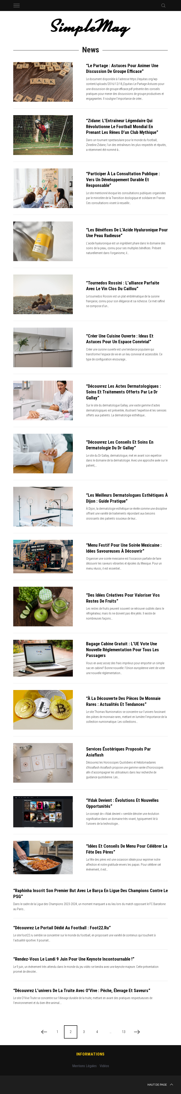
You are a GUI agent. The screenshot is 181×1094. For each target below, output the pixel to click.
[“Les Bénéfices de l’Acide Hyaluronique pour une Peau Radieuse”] (43, 241)
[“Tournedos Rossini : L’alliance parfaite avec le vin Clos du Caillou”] (43, 294)
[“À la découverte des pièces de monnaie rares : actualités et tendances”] (43, 710)
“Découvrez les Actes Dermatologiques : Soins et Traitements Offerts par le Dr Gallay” (123, 392)
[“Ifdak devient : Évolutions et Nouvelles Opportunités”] (43, 811)
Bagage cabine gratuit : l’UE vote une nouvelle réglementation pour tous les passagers (122, 649)
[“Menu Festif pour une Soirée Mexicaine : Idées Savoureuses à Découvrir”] (43, 556)
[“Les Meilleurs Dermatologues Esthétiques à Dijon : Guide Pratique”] (43, 506)
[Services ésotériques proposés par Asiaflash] (43, 763)
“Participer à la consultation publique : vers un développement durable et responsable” (123, 179)
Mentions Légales (84, 1066)
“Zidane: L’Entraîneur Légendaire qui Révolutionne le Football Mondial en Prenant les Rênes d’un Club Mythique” (122, 126)
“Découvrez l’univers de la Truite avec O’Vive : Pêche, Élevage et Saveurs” (81, 990)
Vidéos (104, 1066)
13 (123, 1032)
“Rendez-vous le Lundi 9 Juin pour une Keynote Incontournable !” (73, 959)
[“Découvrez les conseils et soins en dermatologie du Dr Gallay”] (43, 453)
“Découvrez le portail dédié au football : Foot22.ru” (62, 927)
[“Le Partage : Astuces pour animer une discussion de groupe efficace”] (43, 82)
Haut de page (157, 1084)
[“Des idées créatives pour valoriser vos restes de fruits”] (43, 606)
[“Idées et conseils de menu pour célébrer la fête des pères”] (43, 857)
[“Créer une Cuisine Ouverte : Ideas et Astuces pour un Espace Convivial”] (43, 347)
